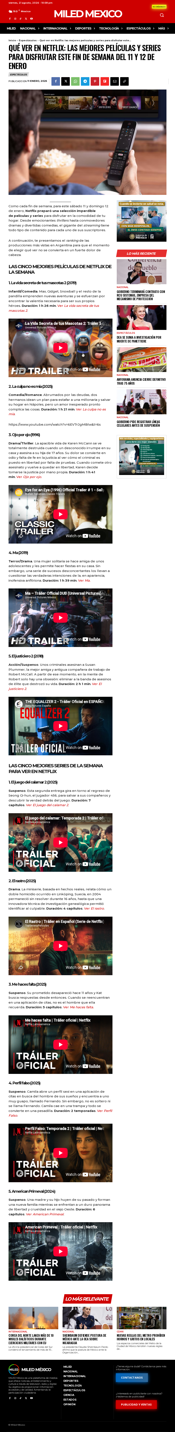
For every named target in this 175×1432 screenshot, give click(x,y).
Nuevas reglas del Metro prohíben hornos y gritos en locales (141, 1337)
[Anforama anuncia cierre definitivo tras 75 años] (141, 359)
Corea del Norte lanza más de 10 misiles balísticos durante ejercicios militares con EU (31, 1339)
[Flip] (105, 81)
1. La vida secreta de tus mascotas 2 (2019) (42, 283)
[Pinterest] (95, 81)
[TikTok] (20, 18)
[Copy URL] (124, 81)
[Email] (114, 81)
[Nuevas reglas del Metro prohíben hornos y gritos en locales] (141, 1318)
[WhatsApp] (75, 81)
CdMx (120, 1332)
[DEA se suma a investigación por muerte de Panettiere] (141, 317)
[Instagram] (15, 18)
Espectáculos (28, 40)
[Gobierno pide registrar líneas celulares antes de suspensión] (141, 401)
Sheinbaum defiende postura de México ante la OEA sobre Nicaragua (84, 1339)
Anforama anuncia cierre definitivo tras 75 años (141, 381)
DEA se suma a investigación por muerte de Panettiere (139, 339)
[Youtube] (31, 18)
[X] (26, 18)
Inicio (12, 40)
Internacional (18, 1332)
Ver (29, 477)
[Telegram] (85, 81)
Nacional (122, 287)
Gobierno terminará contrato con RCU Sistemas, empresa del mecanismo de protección (141, 295)
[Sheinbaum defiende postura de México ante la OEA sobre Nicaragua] (87, 1318)
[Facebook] (9, 18)
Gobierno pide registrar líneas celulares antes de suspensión (138, 423)
